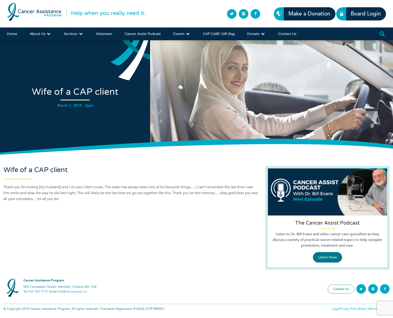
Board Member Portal (374, 309)
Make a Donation (309, 14)
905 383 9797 (38, 291)
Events (179, 33)
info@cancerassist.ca (72, 291)
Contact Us (287, 33)
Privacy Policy (349, 309)
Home (12, 33)
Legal (336, 309)
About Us (38, 33)
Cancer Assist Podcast (143, 33)
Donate (253, 33)
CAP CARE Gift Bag (219, 33)
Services (71, 33)
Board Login (366, 14)
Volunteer (104, 33)
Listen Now (327, 257)
